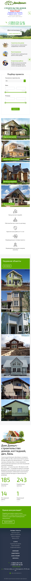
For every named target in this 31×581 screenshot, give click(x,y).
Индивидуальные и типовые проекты (15, 240)
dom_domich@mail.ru (16, 573)
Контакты (15, 558)
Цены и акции (15, 555)
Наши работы (15, 553)
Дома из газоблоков (15, 534)
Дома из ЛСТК (15, 538)
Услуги (15, 541)
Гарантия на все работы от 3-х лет (15, 231)
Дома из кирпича (15, 536)
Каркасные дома (15, 532)
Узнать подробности (14, 33)
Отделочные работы (17, 61)
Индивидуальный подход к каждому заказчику (15, 249)
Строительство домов (17, 43)
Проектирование (16, 52)
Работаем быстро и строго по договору (15, 223)
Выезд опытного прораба (15, 215)
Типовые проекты (15, 530)
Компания (15, 551)
